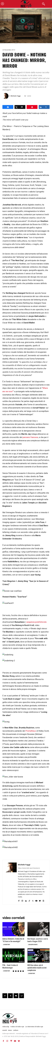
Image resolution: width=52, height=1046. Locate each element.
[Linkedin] (26, 900)
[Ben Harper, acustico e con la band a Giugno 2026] (38, 929)
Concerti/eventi (32, 944)
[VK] (16, 995)
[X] (33, 900)
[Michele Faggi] (5, 96)
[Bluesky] (40, 900)
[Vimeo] (11, 1041)
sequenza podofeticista (36, 622)
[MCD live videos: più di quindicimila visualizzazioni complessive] (38, 955)
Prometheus (31, 731)
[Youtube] (36, 900)
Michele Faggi (15, 96)
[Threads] (43, 900)
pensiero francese (30, 437)
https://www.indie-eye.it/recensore (29, 868)
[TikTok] (29, 900)
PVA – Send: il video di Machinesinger (10, 966)
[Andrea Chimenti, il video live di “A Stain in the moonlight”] (13, 929)
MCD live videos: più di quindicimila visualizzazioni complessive (37, 967)
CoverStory (6, 944)
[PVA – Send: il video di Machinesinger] (13, 955)
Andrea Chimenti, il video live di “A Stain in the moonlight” (13, 940)
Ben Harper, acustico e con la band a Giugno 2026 (37, 940)
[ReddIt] (21, 995)
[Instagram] (22, 900)
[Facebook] (19, 900)
